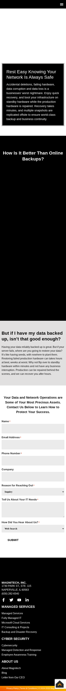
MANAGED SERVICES (18, 606)
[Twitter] (11, 600)
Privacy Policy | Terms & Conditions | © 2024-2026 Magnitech (33, 688)
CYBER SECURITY (15, 639)
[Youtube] (19, 600)
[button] (61, 4)
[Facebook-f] (3, 600)
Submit (13, 540)
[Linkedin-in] (27, 600)
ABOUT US (10, 661)
